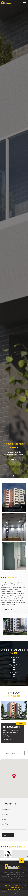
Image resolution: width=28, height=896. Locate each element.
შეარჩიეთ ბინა (13, 459)
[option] (14, 448)
